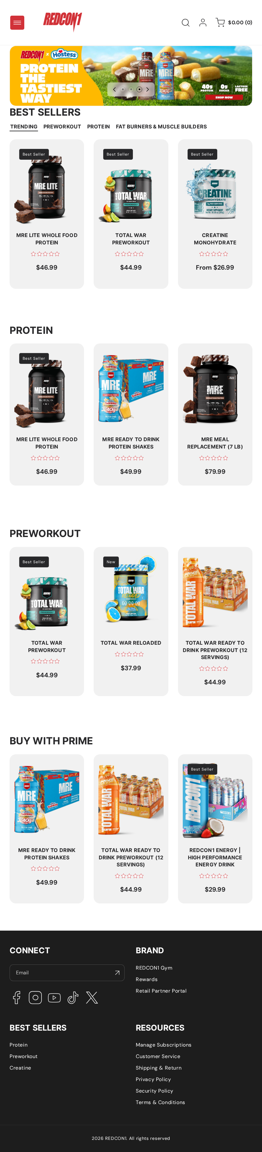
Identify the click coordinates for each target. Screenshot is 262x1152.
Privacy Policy (153, 1079)
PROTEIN (98, 126)
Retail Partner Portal (161, 990)
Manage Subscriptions (164, 1044)
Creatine (20, 1067)
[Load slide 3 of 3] (139, 89)
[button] (17, 23)
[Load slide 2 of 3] (131, 89)
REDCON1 (115, 1138)
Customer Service (158, 1056)
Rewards (147, 979)
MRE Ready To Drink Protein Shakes (123, 355)
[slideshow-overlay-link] (131, 76)
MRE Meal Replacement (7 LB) (212, 355)
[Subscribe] (117, 972)
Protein (18, 1044)
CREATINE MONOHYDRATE (202, 150)
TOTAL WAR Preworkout (127, 147)
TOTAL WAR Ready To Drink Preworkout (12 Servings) (209, 562)
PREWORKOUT (62, 126)
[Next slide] (147, 89)
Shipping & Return (158, 1067)
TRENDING (23, 126)
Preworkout (24, 1056)
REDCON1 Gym (154, 967)
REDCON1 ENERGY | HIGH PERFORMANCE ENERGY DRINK (214, 769)
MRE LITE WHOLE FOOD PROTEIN (43, 150)
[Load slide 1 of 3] (123, 89)
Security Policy (154, 1090)
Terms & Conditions (160, 1102)
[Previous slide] (114, 89)
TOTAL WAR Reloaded (125, 555)
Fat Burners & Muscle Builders (161, 126)
